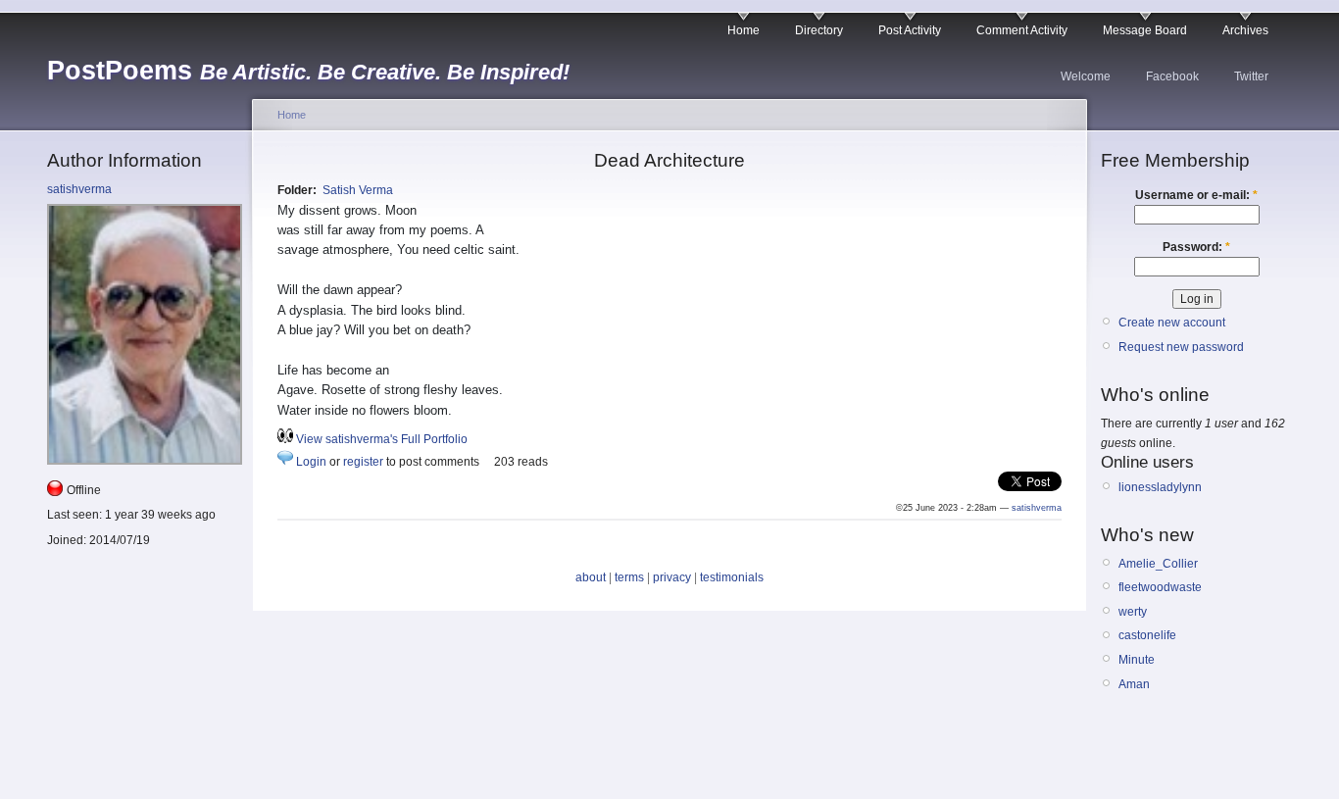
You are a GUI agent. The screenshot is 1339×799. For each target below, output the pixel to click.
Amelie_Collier (1158, 564)
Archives (1245, 30)
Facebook (1172, 76)
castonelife (1147, 635)
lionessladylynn (1160, 487)
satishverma (79, 189)
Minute (1136, 660)
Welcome (1086, 76)
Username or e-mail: (1196, 195)
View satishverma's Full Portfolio (382, 439)
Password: (1196, 247)
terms (629, 577)
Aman (1134, 684)
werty (1132, 612)
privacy (672, 577)
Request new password (1181, 347)
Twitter (1251, 76)
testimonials (732, 577)
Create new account (1171, 322)
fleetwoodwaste (1160, 587)
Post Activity (909, 30)
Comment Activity (1021, 30)
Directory (819, 30)
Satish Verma (357, 190)
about (590, 577)
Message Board (1145, 30)
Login (311, 462)
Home (743, 30)
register (363, 462)
